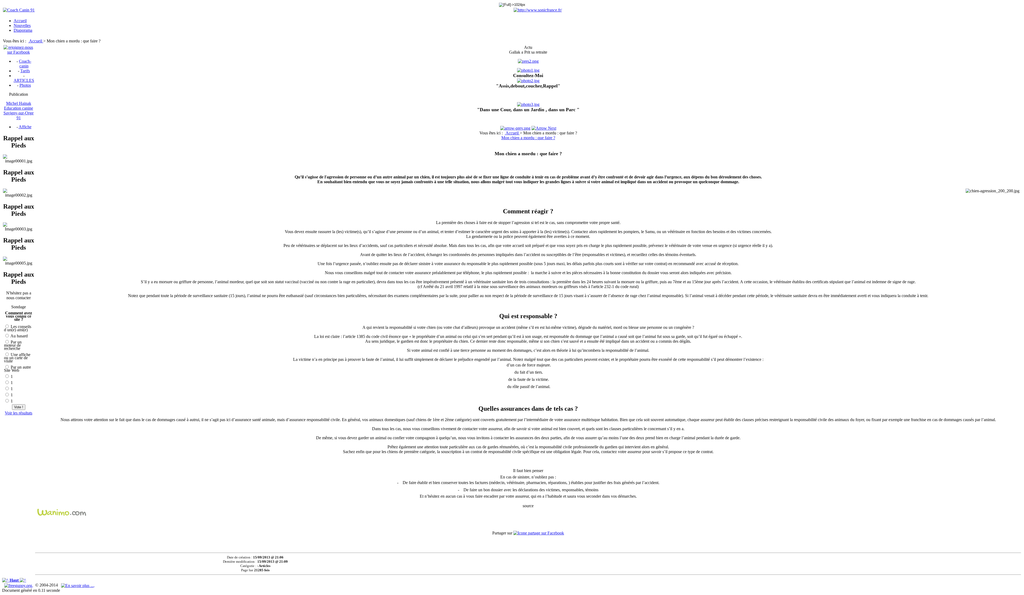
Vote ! (18, 407)
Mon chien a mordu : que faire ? (528, 137)
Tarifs (25, 71)
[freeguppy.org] (18, 585)
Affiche (25, 127)
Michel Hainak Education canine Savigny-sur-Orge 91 (18, 110)
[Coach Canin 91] (19, 10)
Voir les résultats (18, 413)
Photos (25, 85)
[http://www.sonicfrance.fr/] (538, 10)
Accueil (36, 41)
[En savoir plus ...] (78, 585)
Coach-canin (25, 63)
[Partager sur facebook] (538, 533)
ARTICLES (24, 80)
